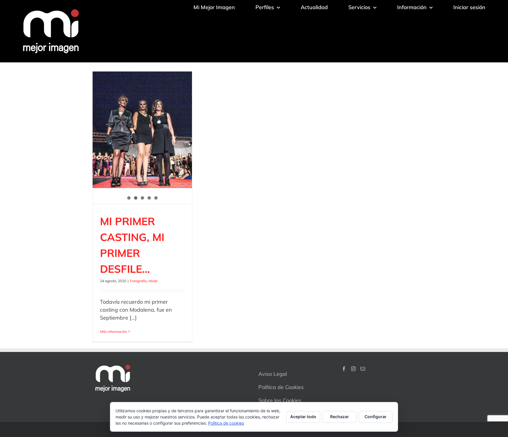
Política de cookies (226, 423)
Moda (153, 281)
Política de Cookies (281, 387)
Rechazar (339, 416)
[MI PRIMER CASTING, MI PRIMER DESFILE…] (142, 130)
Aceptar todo (303, 416)
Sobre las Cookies (279, 400)
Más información (113, 331)
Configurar (376, 416)
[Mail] (362, 368)
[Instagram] (353, 368)
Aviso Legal (272, 373)
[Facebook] (344, 368)
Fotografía (138, 281)
